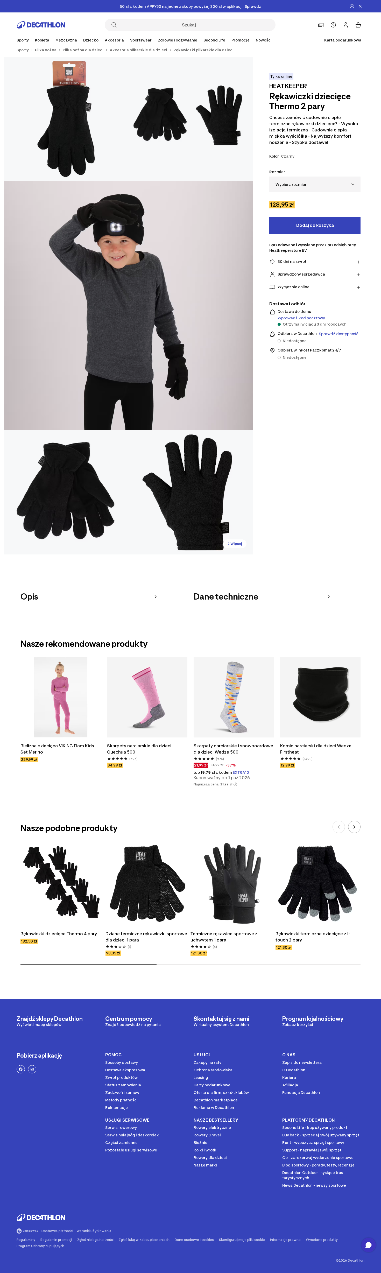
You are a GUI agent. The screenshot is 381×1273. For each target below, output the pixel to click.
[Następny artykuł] (354, 827)
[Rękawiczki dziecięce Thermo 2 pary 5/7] (190, 492)
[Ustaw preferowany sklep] (321, 25)
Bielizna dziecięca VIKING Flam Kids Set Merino (57, 749)
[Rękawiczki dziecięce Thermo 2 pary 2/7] (66, 119)
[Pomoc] (333, 25)
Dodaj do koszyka (315, 225)
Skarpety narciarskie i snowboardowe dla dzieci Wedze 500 (233, 749)
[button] (235, 784)
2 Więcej (235, 544)
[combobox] (315, 184)
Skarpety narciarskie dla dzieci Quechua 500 (139, 749)
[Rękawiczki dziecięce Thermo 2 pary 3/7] (128, 305)
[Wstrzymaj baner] (352, 6)
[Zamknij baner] (360, 6)
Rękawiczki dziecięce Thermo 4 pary (58, 933)
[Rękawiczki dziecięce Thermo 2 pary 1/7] (190, 119)
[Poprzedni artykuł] (339, 827)
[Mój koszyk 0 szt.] (358, 25)
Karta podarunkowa (342, 40)
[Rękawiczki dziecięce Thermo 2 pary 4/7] (66, 492)
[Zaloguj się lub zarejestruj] (346, 25)
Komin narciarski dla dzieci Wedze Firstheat (315, 749)
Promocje (240, 40)
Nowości (264, 40)
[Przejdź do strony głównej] (41, 25)
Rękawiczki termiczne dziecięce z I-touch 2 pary (313, 937)
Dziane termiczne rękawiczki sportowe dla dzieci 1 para (146, 937)
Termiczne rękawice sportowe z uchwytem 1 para (223, 937)
